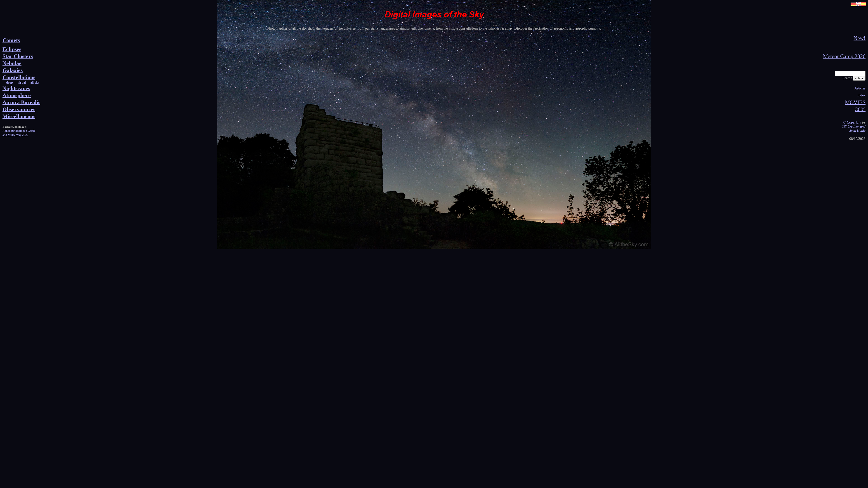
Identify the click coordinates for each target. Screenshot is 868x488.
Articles (860, 88)
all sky (33, 82)
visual (20, 82)
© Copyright (852, 122)
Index (861, 95)
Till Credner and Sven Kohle (854, 128)
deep (7, 82)
